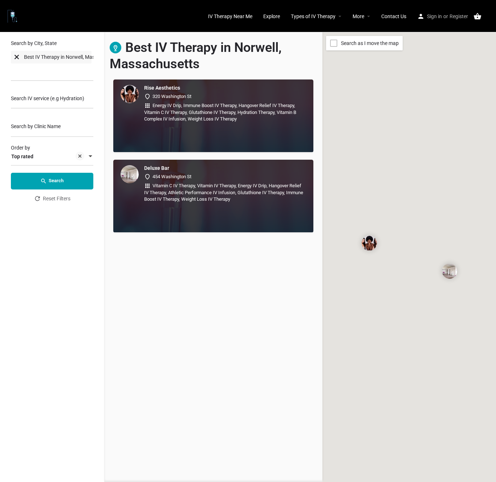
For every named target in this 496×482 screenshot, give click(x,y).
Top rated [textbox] (22, 156)
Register (459, 16)
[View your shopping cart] (477, 16)
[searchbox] (40, 71)
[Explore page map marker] (369, 243)
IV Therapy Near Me (230, 16)
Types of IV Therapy (313, 16)
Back (56, 218)
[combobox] (52, 62)
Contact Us (393, 16)
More (358, 16)
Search (56, 180)
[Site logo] (13, 16)
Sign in (434, 16)
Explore (271, 16)
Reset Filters (56, 198)
